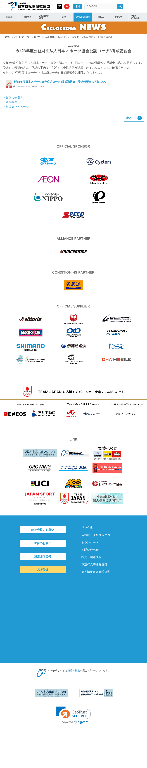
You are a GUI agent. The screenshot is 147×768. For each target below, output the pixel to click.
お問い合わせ (90, 549)
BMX (64, 17)
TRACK (27, 17)
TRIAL (101, 17)
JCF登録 (42, 569)
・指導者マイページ (16, 106)
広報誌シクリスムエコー (97, 535)
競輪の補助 (73, 670)
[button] (74, 715)
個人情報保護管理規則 (95, 571)
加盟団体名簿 (42, 556)
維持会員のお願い (42, 529)
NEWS (37, 37)
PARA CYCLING (135, 17)
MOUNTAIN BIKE (44, 17)
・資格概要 (10, 102)
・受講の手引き (13, 97)
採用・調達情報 (91, 557)
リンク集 (87, 527)
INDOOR (119, 17)
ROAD (9, 17)
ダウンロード (90, 542)
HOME (7, 37)
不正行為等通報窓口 (94, 564)
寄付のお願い (42, 543)
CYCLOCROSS (83, 17)
